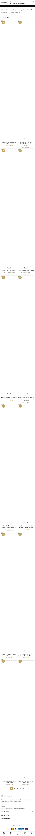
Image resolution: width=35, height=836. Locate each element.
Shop (7, 10)
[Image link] (10, 796)
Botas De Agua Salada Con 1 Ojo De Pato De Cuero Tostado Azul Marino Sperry (26, 399)
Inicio (2, 10)
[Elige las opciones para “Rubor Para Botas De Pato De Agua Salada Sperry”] (7, 650)
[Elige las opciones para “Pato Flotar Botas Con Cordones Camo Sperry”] (7, 394)
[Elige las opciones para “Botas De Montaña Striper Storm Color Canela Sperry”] (24, 267)
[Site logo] (17, 2)
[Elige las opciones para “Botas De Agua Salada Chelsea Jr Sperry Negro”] (24, 777)
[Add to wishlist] (10, 138)
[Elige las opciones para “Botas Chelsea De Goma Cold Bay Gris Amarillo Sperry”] (7, 267)
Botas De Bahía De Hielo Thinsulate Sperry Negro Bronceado (26, 144)
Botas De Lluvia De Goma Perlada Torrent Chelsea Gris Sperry (9, 527)
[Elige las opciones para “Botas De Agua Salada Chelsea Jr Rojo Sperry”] (7, 777)
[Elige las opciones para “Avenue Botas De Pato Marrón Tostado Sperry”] (7, 138)
